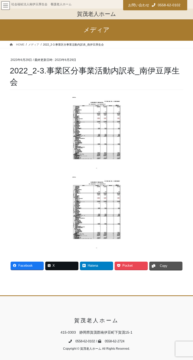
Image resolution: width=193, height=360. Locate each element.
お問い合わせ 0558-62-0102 (154, 5)
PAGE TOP (183, 344)
